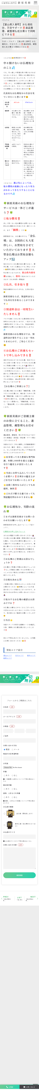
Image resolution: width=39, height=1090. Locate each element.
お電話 (8, 726)
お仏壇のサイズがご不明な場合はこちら (18, 841)
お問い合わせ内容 (12, 845)
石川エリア (19, 655)
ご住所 (5, 736)
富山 (5, 655)
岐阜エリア (7, 658)
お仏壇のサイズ (9, 832)
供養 (5, 771)
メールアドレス (11, 716)
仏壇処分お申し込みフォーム (14, 531)
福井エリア (31, 655)
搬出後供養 (7, 785)
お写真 (5, 763)
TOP (4, 41)
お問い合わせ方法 (10, 745)
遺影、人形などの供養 (11, 793)
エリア (9, 655)
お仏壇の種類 (8, 807)
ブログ (11, 41)
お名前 (8, 707)
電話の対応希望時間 (10, 754)
